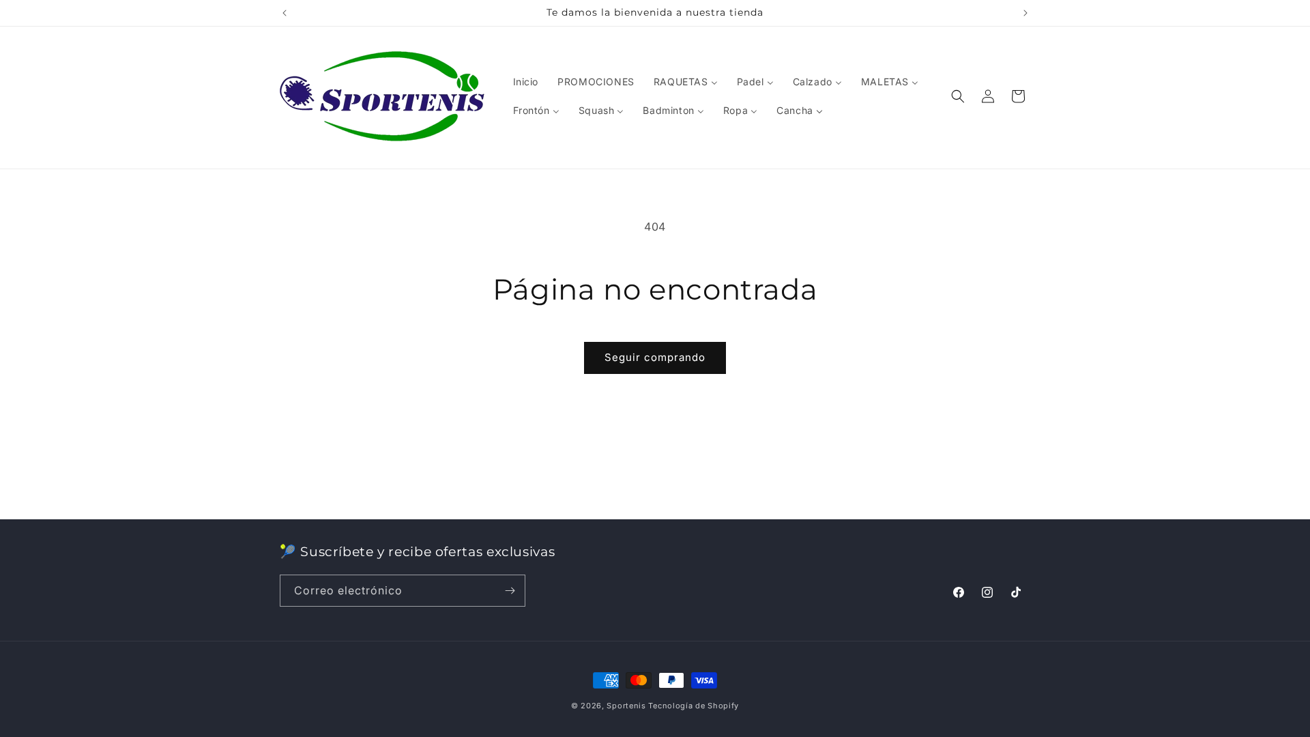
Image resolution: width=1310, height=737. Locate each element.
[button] (958, 96)
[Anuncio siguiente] (1025, 13)
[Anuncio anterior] (285, 13)
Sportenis (626, 705)
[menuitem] (526, 82)
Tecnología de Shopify (693, 705)
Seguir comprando (655, 357)
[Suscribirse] (510, 591)
